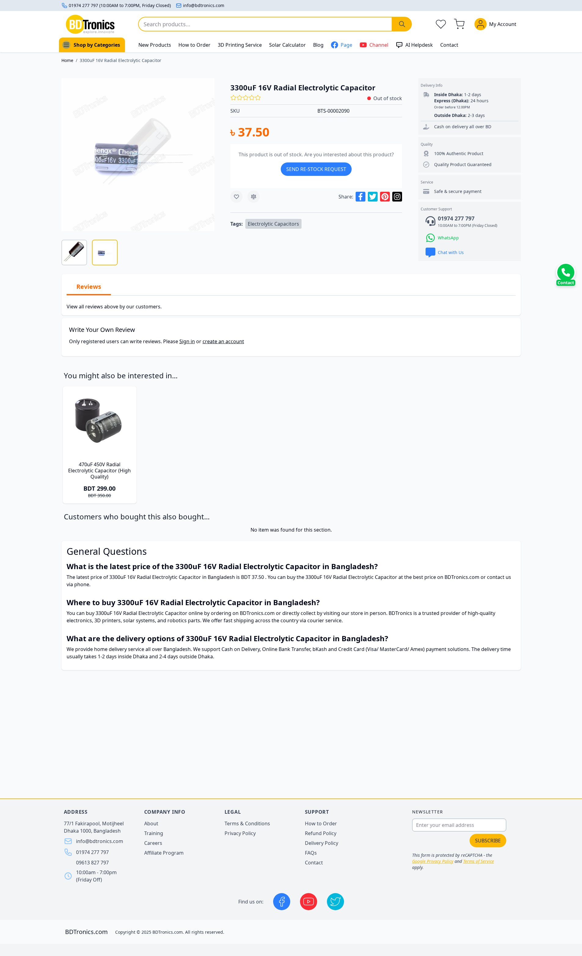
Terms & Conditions (247, 823)
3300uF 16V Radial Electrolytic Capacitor (120, 60)
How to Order (194, 45)
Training (153, 833)
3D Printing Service (240, 45)
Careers (153, 843)
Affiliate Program (164, 852)
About (151, 823)
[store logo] (90, 24)
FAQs (311, 852)
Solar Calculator (287, 45)
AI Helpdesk (419, 45)
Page (346, 45)
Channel (378, 45)
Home (67, 60)
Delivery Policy (321, 843)
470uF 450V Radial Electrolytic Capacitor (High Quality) (99, 470)
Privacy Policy (240, 833)
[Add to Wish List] (236, 197)
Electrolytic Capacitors (273, 223)
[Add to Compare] (253, 197)
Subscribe (488, 840)
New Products (154, 45)
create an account (223, 341)
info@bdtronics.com (203, 5)
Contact (449, 45)
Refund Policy (320, 833)
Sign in (187, 341)
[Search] (402, 24)
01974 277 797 (92, 852)
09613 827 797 (92, 862)
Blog (318, 45)
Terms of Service (478, 861)
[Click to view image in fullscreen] (137, 154)
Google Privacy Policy (432, 861)
